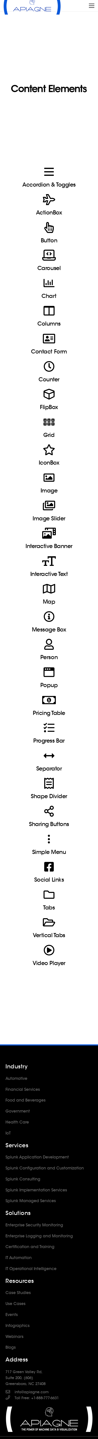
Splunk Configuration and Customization (44, 1168)
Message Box (49, 629)
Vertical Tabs (49, 935)
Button (49, 240)
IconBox (49, 462)
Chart (49, 296)
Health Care (17, 1122)
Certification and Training (29, 1246)
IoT (8, 1133)
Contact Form (49, 351)
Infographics (17, 1325)
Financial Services (22, 1089)
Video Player (49, 963)
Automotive (16, 1078)
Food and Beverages (25, 1100)
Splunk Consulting (22, 1179)
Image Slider (49, 518)
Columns (49, 323)
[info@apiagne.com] (10, 1392)
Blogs (10, 1347)
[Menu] (91, 5)
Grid (48, 435)
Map (49, 601)
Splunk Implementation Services (36, 1190)
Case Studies (18, 1292)
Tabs (49, 907)
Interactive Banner (49, 546)
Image (49, 490)
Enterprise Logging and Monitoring (39, 1235)
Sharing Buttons (49, 824)
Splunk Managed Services (30, 1200)
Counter (49, 379)
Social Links (49, 879)
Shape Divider (49, 796)
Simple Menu (49, 852)
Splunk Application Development (37, 1157)
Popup (49, 685)
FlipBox (49, 407)
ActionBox (49, 212)
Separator (49, 768)
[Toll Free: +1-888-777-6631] (10, 1398)
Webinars (14, 1336)
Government (17, 1111)
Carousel (49, 268)
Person (49, 657)
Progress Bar (48, 740)
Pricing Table (49, 713)
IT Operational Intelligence (31, 1268)
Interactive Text (49, 574)
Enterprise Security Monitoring (34, 1225)
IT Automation (18, 1257)
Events (11, 1314)
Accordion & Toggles (49, 184)
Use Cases (15, 1303)
